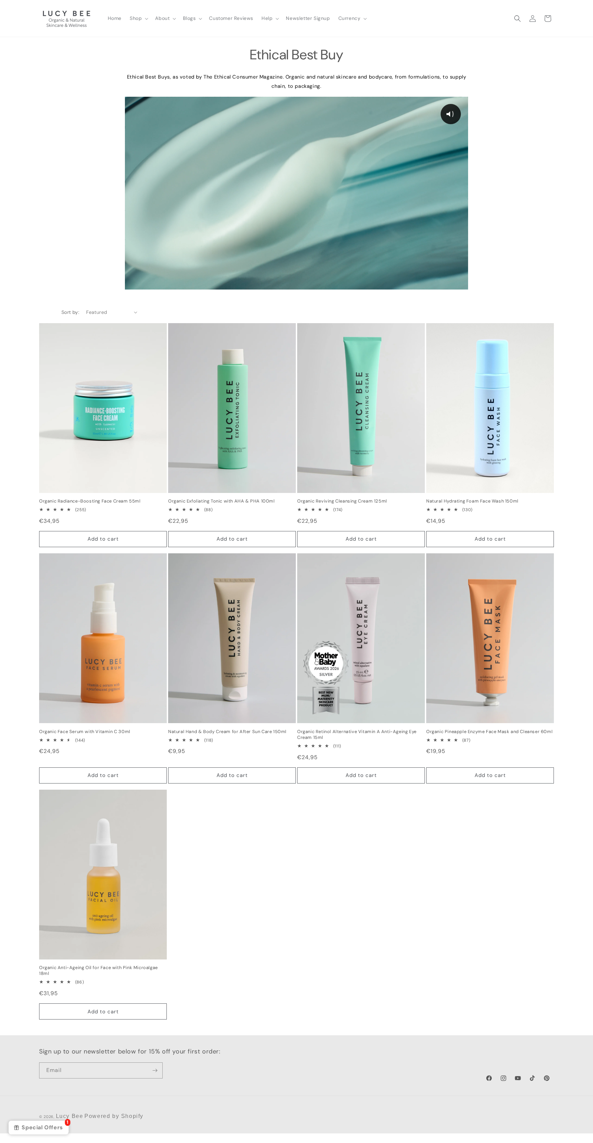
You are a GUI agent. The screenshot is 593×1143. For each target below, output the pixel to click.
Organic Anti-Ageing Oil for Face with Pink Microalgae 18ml (98, 970)
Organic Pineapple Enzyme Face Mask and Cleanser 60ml (489, 731)
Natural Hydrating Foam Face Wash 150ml (472, 501)
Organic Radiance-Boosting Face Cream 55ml (90, 501)
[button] (138, 18)
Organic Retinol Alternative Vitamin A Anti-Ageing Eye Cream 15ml (357, 734)
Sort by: (70, 312)
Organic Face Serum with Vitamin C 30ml (84, 731)
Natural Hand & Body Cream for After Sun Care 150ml (227, 731)
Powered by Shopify (113, 1116)
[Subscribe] (154, 1070)
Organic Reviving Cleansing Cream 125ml (342, 501)
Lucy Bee (69, 1116)
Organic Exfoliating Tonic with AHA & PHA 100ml (221, 501)
